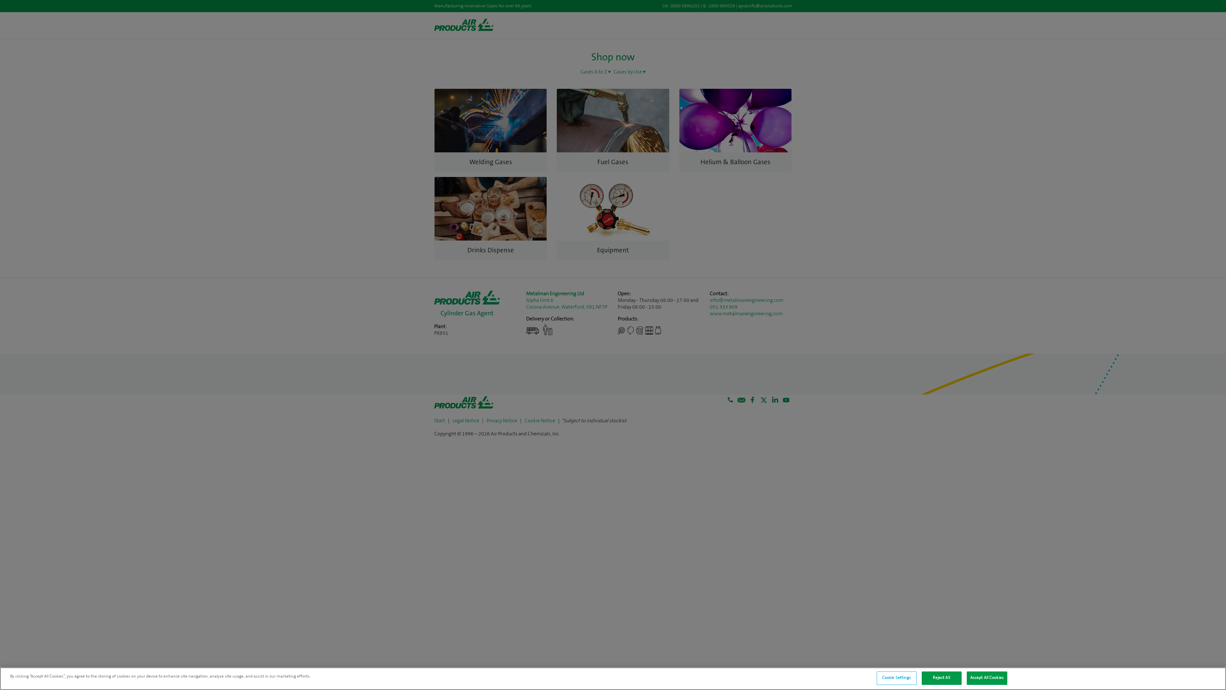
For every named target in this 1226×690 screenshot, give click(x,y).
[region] (613, 678)
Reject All (941, 678)
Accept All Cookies (987, 678)
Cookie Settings (896, 678)
